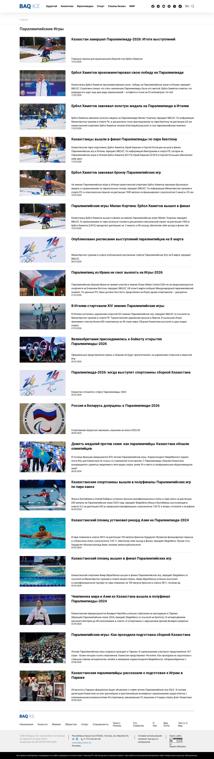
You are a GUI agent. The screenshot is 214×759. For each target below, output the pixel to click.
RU (187, 6)
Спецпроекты (100, 724)
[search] (192, 6)
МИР (132, 6)
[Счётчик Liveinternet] (175, 740)
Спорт (100, 6)
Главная (24, 19)
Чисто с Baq (183, 724)
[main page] (29, 6)
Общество (71, 724)
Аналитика (67, 6)
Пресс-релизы (117, 724)
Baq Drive (166, 724)
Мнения (56, 724)
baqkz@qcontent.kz (81, 742)
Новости (43, 724)
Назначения (26, 724)
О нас (155, 724)
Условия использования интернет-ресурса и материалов (150, 738)
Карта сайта (175, 735)
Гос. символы (138, 724)
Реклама (76, 745)
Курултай (51, 6)
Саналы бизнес (117, 6)
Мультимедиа (85, 6)
